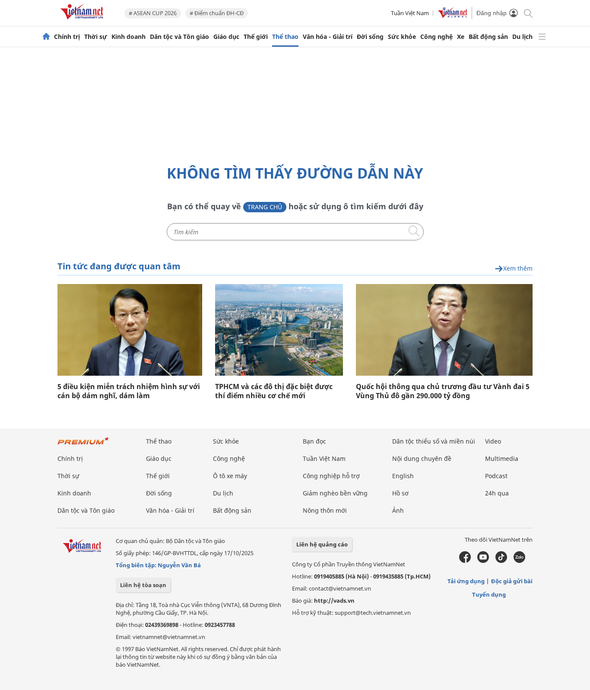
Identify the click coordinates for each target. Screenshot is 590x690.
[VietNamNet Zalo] (519, 561)
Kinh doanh (128, 37)
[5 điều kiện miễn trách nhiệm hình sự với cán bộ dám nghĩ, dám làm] (129, 330)
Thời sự (95, 37)
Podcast (496, 476)
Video (493, 441)
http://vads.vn (334, 600)
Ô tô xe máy (230, 476)
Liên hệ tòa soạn (143, 585)
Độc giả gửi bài (512, 581)
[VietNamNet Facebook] (465, 561)
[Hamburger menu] (542, 37)
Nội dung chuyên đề (421, 458)
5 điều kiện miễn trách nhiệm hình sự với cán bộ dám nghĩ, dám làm (128, 391)
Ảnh (398, 510)
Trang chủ (264, 207)
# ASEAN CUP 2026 (153, 13)
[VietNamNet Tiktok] (501, 561)
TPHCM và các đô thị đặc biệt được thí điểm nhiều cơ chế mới (274, 391)
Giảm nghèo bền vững (335, 493)
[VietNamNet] (46, 37)
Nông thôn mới (325, 510)
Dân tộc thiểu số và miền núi (433, 441)
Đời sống (370, 37)
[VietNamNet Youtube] (483, 561)
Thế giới (256, 37)
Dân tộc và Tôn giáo (179, 37)
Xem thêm (518, 268)
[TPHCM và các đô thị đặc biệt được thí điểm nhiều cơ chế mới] (279, 330)
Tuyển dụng (489, 594)
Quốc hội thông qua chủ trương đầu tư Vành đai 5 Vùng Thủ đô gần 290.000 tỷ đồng (443, 391)
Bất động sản (488, 37)
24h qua (497, 493)
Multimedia (501, 458)
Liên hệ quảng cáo (322, 544)
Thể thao (285, 37)
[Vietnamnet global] (453, 16)
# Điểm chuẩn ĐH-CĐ (217, 13)
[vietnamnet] (83, 21)
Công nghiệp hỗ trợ (331, 476)
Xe (460, 37)
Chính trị (67, 37)
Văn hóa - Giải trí (327, 37)
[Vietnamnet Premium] (83, 445)
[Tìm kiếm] (528, 13)
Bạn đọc (314, 441)
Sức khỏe (402, 37)
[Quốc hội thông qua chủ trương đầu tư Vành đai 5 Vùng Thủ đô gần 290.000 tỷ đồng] (444, 330)
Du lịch (522, 37)
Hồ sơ (400, 493)
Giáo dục (226, 37)
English (403, 476)
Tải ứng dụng (466, 581)
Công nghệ (436, 37)
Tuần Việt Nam (410, 13)
